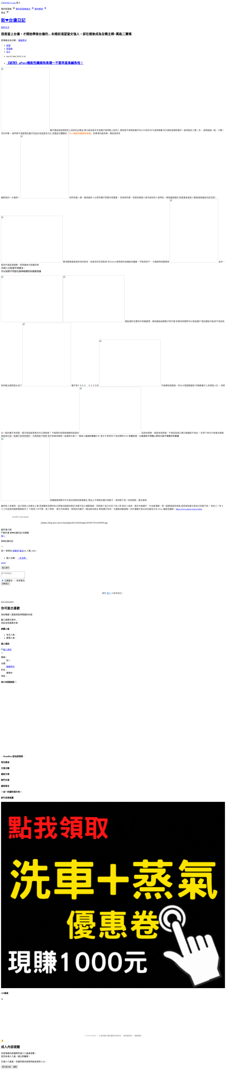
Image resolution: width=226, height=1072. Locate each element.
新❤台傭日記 (13, 20)
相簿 (8, 45)
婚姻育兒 (22, 40)
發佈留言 (5, 584)
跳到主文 (5, 27)
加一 (3, 536)
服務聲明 (137, 1036)
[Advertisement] (14, 1016)
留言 (21, 551)
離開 (15, 1067)
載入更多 (5, 568)
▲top (3, 563)
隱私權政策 (127, 1036)
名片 (8, 52)
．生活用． (22, 558)
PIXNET (93, 1036)
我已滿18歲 (6, 1067)
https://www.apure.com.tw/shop (189, 509)
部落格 (9, 49)
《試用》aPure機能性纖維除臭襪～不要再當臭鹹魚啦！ (44, 63)
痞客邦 (16, 551)
